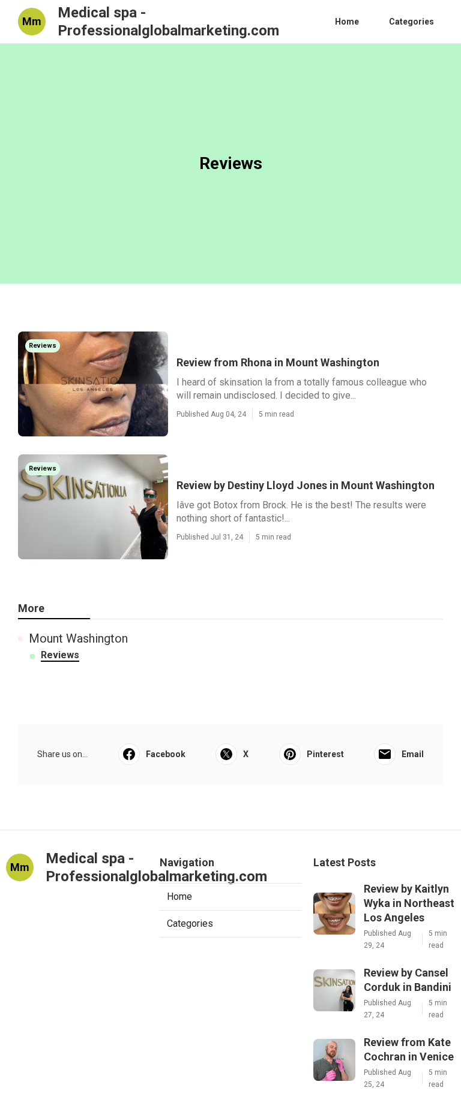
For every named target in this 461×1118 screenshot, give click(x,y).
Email (413, 754)
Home (347, 21)
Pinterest (325, 754)
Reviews (60, 655)
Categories (411, 21)
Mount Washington (78, 638)
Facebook (165, 754)
